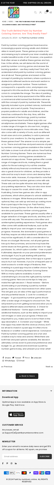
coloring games (25, 66)
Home (4, 22)
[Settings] (50, 12)
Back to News (28, 376)
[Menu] (3, 12)
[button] (45, 12)
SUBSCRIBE (45, 456)
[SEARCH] (35, 12)
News (10, 22)
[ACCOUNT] (40, 12)
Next (48, 366)
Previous (7, 366)
